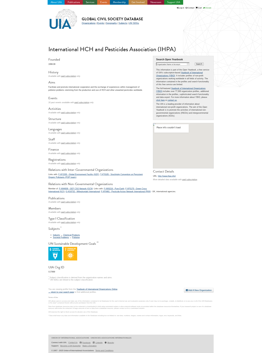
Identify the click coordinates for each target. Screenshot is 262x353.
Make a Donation (89, 346)
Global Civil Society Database (112, 19)
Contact (190, 8)
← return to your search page (61, 292)
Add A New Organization (200, 290)
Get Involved (138, 2)
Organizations (89, 23)
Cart (200, 8)
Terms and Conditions (104, 351)
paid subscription (189, 179)
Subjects (123, 23)
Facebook (86, 343)
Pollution (76, 237)
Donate (208, 8)
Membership (119, 2)
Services (90, 2)
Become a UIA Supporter (70, 346)
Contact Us (72, 342)
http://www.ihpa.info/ (167, 176)
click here (160, 100)
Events (103, 2)
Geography (111, 23)
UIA (59, 17)
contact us (172, 100)
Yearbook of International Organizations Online (97, 289)
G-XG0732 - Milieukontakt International (83, 191)
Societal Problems (61, 237)
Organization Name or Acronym (168, 64)
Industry (56, 235)
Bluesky (110, 343)
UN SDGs (134, 23)
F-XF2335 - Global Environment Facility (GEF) (78, 174)
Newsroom (155, 2)
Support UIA (173, 2)
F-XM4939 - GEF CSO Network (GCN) (76, 188)
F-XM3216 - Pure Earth (114, 188)
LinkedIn (99, 343)
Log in (181, 8)
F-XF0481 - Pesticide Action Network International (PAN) (126, 191)
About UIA (56, 2)
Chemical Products (71, 235)
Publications (74, 2)
